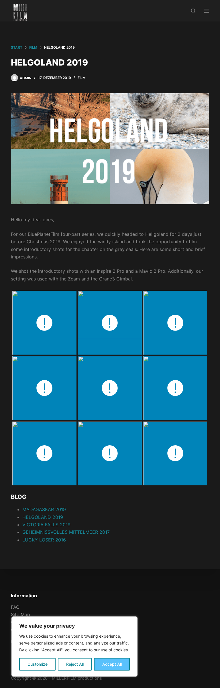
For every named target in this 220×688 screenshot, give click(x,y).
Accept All (112, 664)
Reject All (75, 664)
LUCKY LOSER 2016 (44, 540)
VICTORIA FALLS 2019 (46, 524)
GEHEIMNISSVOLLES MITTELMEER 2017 (66, 532)
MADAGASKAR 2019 (44, 509)
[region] (74, 646)
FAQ (15, 607)
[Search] (193, 11)
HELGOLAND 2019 (42, 517)
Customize (38, 664)
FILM (82, 78)
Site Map (20, 614)
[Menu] (206, 10)
